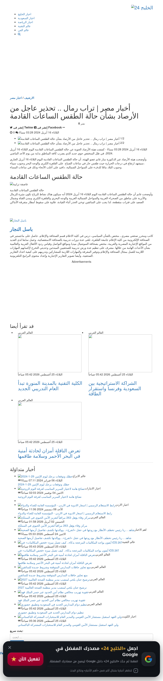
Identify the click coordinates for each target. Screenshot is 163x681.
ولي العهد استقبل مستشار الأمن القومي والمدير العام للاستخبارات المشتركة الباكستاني (68, 625)
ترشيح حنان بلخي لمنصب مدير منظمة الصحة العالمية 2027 (52, 587)
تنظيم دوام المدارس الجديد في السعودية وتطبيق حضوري (51, 612)
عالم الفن (23, 30)
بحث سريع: (16, 631)
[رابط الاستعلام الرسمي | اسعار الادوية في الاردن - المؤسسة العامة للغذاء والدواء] (66, 505)
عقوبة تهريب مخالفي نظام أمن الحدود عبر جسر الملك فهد (51, 600)
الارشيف (29, 98)
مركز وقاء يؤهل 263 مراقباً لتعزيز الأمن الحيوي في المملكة (52, 525)
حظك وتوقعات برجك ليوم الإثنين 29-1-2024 (43, 484)
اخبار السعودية (26, 18)
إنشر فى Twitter (23, 127)
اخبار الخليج (24, 14)
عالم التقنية (24, 26)
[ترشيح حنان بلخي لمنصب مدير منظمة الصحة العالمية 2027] (54, 579)
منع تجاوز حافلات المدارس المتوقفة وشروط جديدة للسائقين (53, 575)
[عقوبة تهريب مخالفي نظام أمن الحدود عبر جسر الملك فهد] (53, 591)
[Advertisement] (81, 66)
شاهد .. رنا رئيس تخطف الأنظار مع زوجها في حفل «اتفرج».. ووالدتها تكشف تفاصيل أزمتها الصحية (74, 538)
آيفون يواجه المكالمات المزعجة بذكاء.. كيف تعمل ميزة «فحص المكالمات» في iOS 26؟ (68, 550)
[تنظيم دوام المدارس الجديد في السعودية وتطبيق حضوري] (52, 604)
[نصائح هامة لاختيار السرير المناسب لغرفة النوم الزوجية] (51, 488)
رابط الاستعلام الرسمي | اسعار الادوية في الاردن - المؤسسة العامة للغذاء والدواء (65, 513)
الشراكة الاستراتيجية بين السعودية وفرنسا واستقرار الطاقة (114, 388)
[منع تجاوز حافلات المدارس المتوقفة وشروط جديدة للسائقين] (54, 567)
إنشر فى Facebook (49, 127)
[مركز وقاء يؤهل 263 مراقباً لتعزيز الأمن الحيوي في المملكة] (54, 517)
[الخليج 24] (142, 6)
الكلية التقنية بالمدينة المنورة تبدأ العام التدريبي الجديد (50, 385)
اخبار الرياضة (25, 22)
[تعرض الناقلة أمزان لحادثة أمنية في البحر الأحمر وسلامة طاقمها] (56, 554)
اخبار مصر (16, 98)
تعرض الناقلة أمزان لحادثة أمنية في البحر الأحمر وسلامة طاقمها (49, 453)
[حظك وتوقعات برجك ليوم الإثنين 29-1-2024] (45, 476)
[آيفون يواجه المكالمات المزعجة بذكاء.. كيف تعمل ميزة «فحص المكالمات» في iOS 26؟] (70, 542)
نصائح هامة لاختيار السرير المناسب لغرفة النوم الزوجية (50, 497)
